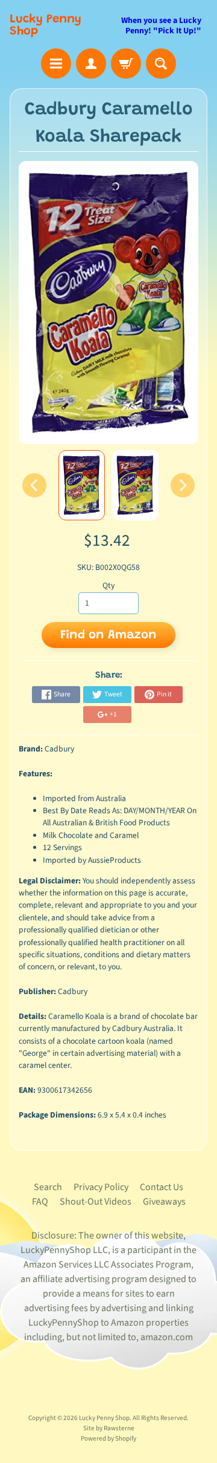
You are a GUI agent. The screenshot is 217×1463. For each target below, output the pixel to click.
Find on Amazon (108, 635)
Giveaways (164, 1201)
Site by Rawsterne (108, 1428)
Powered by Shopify (108, 1438)
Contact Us (161, 1187)
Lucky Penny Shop (45, 25)
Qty (108, 585)
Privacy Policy (101, 1187)
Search (48, 1187)
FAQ (40, 1201)
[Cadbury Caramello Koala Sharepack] (81, 485)
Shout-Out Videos (95, 1201)
